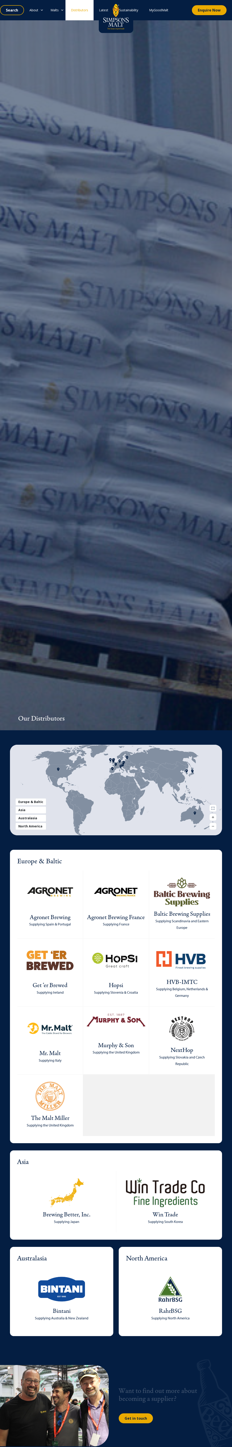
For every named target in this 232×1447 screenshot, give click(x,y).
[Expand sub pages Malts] (62, 10)
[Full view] (213, 808)
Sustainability (128, 10)
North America (30, 826)
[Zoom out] (213, 826)
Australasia (27, 818)
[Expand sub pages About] (41, 10)
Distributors (79, 10)
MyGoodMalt (158, 10)
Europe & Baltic (30, 802)
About (33, 10)
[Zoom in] (213, 817)
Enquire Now (209, 10)
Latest (103, 10)
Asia (21, 810)
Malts (55, 10)
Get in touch (136, 1418)
